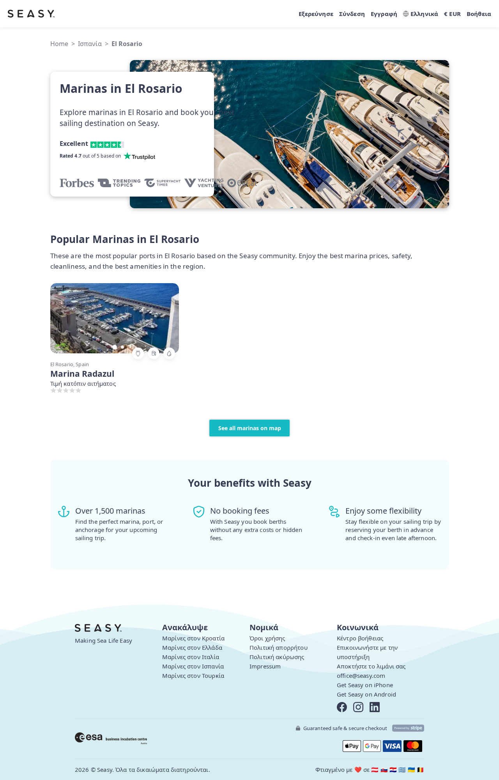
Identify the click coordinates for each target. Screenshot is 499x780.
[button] (165, 317)
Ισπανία (90, 43)
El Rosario (126, 43)
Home (59, 43)
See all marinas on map (249, 428)
